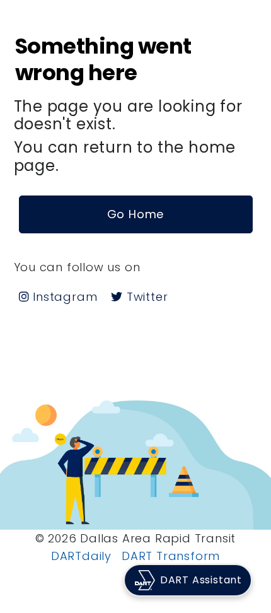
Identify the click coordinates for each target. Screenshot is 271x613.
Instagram (63, 297)
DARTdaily (81, 556)
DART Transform (171, 556)
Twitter (145, 297)
